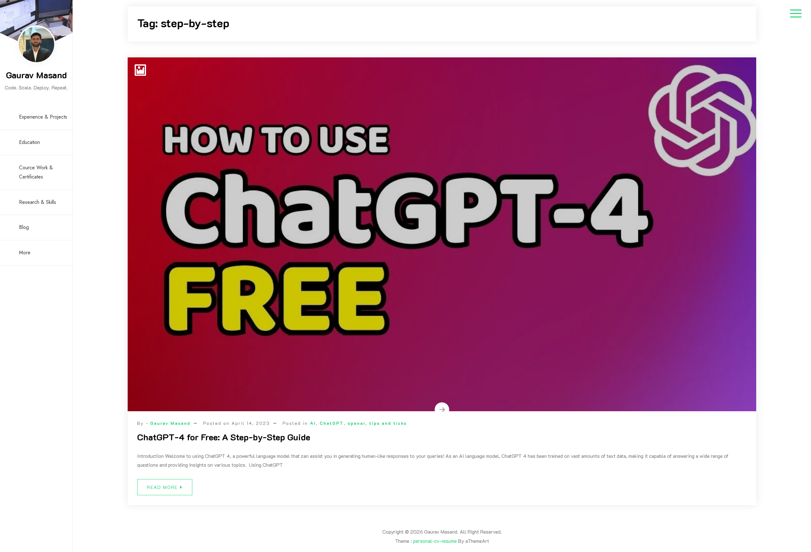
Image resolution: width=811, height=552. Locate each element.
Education (29, 142)
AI (313, 423)
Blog (24, 227)
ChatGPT (332, 423)
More (24, 252)
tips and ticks (388, 423)
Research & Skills (37, 202)
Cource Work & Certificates (36, 172)
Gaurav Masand (36, 75)
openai (356, 423)
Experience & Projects (43, 116)
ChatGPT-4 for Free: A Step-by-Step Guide (223, 437)
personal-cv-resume (435, 540)
